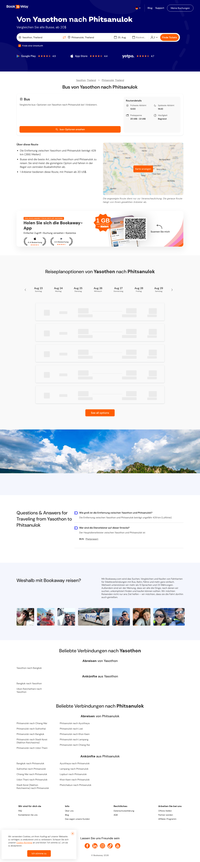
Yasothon (81, 80)
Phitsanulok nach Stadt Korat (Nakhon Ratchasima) (32, 741)
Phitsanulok (108, 80)
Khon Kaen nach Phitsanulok (75, 779)
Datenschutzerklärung (124, 810)
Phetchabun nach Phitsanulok (75, 785)
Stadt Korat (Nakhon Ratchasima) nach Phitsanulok (33, 786)
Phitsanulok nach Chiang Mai (32, 723)
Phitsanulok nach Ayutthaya (75, 723)
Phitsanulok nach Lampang (74, 739)
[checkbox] (19, 45)
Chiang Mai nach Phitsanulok (32, 774)
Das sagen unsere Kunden (77, 819)
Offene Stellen (165, 810)
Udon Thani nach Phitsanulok (32, 779)
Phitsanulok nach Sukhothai (31, 728)
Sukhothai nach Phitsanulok (31, 768)
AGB (116, 815)
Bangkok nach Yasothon (29, 683)
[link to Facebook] (87, 845)
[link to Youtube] (117, 845)
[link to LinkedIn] (95, 845)
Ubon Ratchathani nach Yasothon (29, 690)
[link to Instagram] (102, 845)
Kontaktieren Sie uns (27, 815)
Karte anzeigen (143, 168)
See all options (100, 413)
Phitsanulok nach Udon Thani (32, 747)
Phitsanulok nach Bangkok (30, 734)
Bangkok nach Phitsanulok (30, 763)
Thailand (91, 80)
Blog (67, 815)
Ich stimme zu (39, 853)
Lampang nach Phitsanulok (74, 768)
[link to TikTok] (110, 845)
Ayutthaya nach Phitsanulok (75, 763)
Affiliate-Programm (167, 819)
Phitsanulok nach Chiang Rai (75, 744)
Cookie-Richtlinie (24, 842)
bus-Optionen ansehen (72, 129)
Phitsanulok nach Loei (71, 728)
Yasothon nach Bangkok (29, 668)
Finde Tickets (169, 37)
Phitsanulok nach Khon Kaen (75, 734)
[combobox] (40, 37)
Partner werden (165, 815)
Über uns (69, 810)
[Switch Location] (64, 37)
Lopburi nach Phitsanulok (73, 774)
